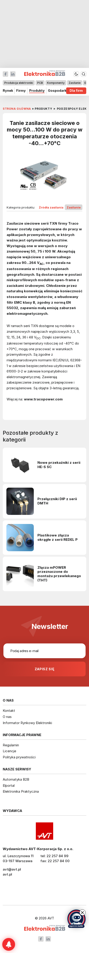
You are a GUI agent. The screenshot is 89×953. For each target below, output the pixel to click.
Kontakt (9, 710)
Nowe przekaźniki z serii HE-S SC (58, 465)
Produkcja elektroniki (18, 82)
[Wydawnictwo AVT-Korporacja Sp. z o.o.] (44, 831)
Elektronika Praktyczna (21, 791)
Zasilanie (75, 82)
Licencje (9, 751)
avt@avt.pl (12, 869)
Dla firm (76, 91)
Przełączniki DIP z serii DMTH (57, 501)
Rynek (8, 91)
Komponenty (56, 82)
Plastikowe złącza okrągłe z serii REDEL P (57, 537)
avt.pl (7, 874)
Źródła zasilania (51, 207)
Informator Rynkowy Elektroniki (27, 723)
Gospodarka (58, 91)
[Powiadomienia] (8, 944)
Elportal (9, 785)
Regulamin (11, 745)
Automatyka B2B (16, 779)
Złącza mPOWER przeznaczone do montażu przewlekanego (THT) (59, 574)
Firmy (21, 91)
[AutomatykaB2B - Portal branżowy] (44, 928)
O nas (7, 717)
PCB (40, 82)
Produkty (37, 91)
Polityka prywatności (19, 757)
